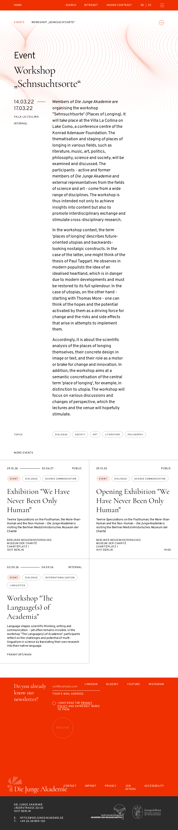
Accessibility (154, 786)
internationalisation (60, 577)
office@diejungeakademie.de (42, 818)
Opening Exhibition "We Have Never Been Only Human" (133, 500)
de (142, 5)
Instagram (156, 684)
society (80, 434)
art (95, 434)
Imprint (90, 786)
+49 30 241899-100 (32, 821)
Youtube (133, 684)
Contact (70, 786)
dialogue (61, 434)
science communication (60, 478)
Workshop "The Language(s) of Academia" (30, 607)
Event (14, 478)
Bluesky (112, 684)
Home (18, 5)
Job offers (130, 787)
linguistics (17, 585)
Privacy (110, 786)
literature (112, 434)
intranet (91, 5)
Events (19, 22)
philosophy (135, 434)
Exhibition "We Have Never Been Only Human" (38, 500)
